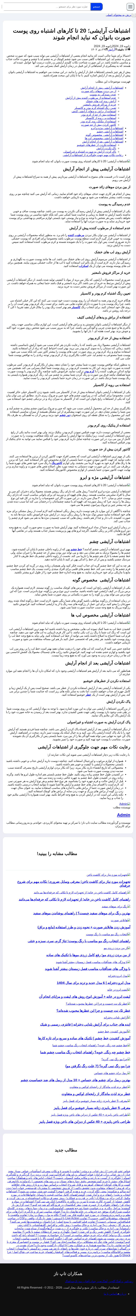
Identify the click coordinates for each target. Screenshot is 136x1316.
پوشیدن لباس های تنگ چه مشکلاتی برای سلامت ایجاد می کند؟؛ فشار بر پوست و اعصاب (73, 1241)
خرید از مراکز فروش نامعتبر (99, 104)
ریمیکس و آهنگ (124, 1281)
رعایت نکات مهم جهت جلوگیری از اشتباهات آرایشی (93, 155)
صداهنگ (69, 1281)
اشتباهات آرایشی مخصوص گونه (104, 134)
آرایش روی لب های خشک (101, 101)
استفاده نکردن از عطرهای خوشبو (96, 144)
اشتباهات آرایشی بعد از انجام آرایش (102, 141)
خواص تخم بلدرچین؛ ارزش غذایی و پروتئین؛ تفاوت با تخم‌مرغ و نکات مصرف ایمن (83, 1171)
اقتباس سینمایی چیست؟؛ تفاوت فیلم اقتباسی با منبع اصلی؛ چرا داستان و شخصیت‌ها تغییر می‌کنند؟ (68, 1221)
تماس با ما (110, 1293)
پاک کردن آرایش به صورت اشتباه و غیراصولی (89, 151)
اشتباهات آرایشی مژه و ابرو (107, 128)
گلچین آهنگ (108, 1281)
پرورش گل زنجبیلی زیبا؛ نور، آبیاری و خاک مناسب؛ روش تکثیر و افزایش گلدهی (85, 1225)
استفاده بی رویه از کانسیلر (100, 118)
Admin (123, 815)
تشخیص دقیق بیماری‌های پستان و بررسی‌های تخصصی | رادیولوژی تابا (56, 1181)
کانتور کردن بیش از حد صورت (98, 124)
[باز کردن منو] (130, 7)
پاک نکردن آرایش (106, 148)
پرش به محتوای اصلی (118, 14)
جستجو (96, 6)
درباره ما (121, 1293)
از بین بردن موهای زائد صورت (98, 91)
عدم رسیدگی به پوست (103, 94)
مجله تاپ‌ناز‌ (115, 7)
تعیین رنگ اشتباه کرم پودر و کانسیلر (95, 107)
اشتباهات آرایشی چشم (110, 131)
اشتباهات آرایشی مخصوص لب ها (104, 138)
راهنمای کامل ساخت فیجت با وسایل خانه (55, 1194)
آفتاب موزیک (81, 1281)
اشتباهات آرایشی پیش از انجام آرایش (102, 87)
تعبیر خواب (95, 1281)
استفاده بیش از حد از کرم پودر (98, 114)
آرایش (111, 49)
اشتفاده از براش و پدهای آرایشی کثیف (94, 111)
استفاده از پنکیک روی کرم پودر (98, 121)
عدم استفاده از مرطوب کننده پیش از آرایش (90, 97)
